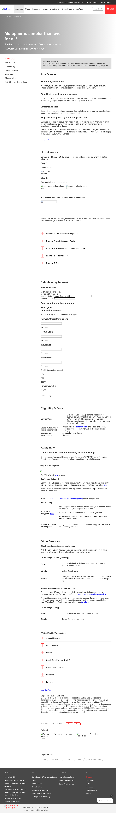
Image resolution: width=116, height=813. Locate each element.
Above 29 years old (50, 294)
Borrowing (66, 759)
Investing (55, 759)
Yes (69, 724)
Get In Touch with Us (66, 784)
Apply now (45, 139)
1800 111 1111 (70, 780)
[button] (110, 807)
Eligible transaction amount (52, 370)
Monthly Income (47, 298)
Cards (45, 759)
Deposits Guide (81, 427)
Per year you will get (49, 386)
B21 (42, 378)
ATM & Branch (92, 2)
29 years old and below (51, 292)
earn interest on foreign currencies (92, 594)
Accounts (8, 17)
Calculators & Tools (94, 759)
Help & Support (106, 2)
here (56, 475)
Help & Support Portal (66, 777)
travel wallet (86, 602)
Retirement (79, 759)
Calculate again (47, 396)
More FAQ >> (46, 690)
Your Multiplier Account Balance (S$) (56, 296)
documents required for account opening (67, 498)
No (77, 724)
